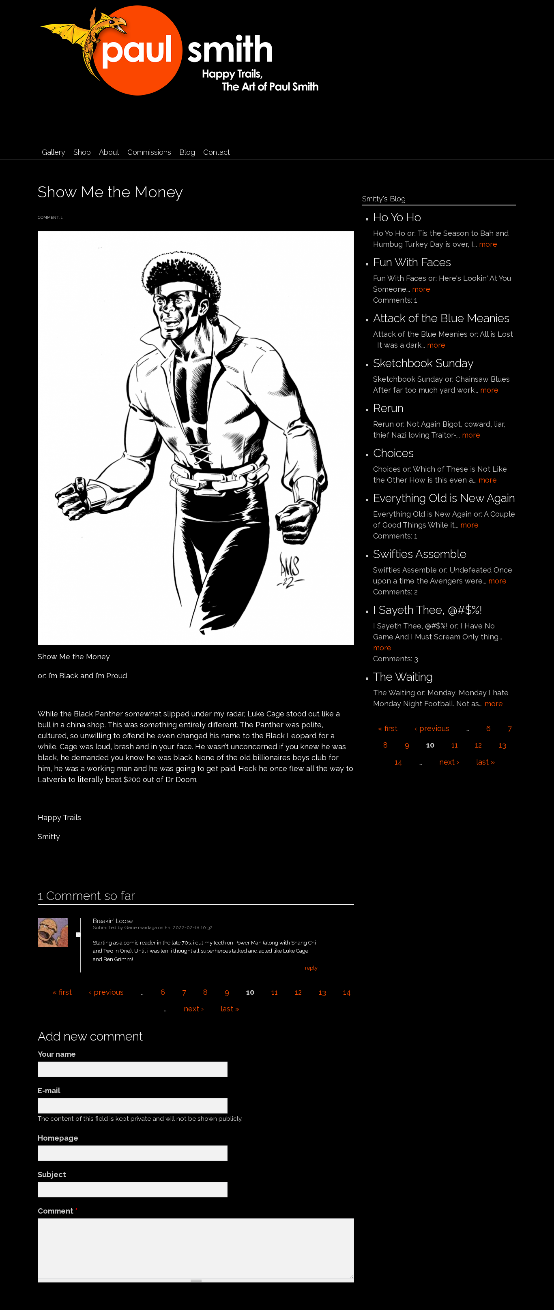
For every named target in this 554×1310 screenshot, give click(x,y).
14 (347, 992)
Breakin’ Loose (113, 921)
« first (62, 992)
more (488, 244)
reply (311, 968)
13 (322, 992)
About (109, 152)
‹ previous (106, 992)
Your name (57, 1054)
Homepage (58, 1138)
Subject (52, 1174)
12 (298, 992)
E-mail (49, 1090)
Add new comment (62, 862)
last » (230, 1008)
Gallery (53, 152)
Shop (82, 152)
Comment (58, 1211)
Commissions (149, 152)
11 (274, 992)
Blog (187, 152)
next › (194, 1008)
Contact (216, 152)
